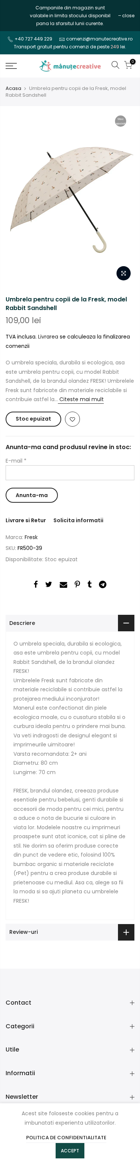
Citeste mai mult (81, 399)
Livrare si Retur (26, 520)
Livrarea (48, 336)
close (15, 15)
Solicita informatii (78, 520)
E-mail (16, 460)
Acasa (13, 88)
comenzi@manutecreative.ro (99, 39)
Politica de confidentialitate (66, 1137)
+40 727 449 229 (33, 39)
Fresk (31, 537)
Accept (70, 1151)
